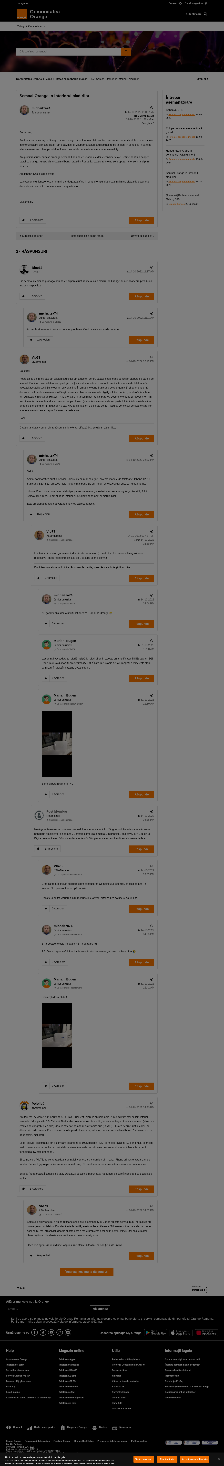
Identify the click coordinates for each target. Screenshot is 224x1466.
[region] (112, 1459)
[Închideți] (218, 1459)
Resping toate (167, 1459)
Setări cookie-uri (143, 1459)
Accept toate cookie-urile (195, 1459)
